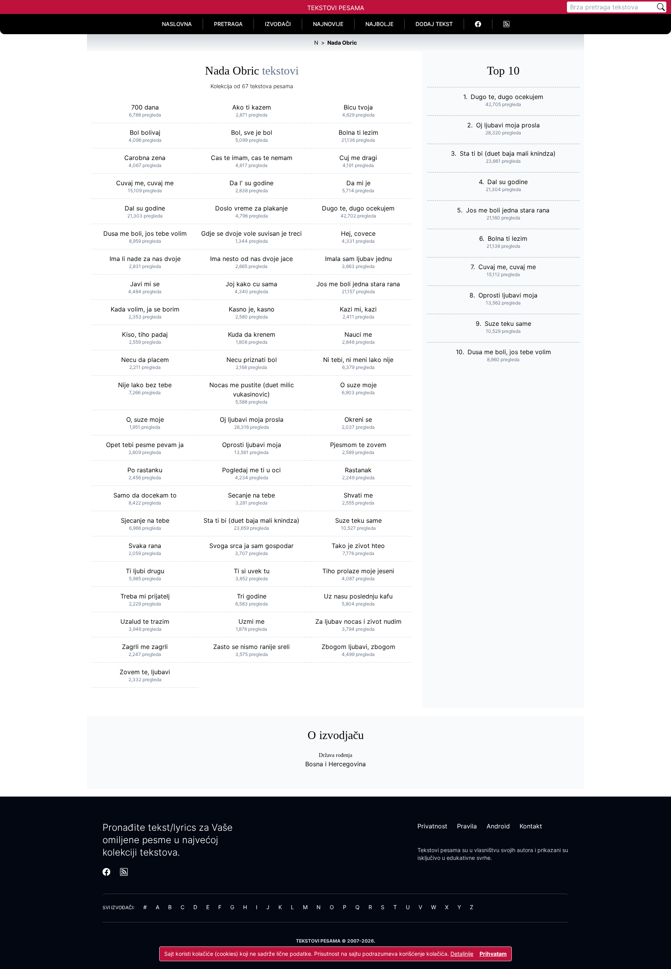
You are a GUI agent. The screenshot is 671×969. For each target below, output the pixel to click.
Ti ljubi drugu (145, 571)
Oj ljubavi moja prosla (251, 419)
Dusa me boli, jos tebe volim (145, 233)
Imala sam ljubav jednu (358, 259)
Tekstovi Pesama (335, 8)
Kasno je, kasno (252, 309)
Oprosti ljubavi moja (251, 445)
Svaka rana (145, 546)
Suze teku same (358, 520)
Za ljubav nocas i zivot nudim (358, 621)
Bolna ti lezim (358, 132)
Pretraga (228, 24)
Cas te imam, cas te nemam (251, 158)
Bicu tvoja (358, 107)
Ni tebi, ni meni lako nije (358, 360)
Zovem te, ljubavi (145, 672)
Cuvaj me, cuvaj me (145, 183)
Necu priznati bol (251, 360)
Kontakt (531, 826)
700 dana (145, 107)
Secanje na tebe (251, 495)
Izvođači (278, 24)
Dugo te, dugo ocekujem (358, 208)
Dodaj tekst (434, 24)
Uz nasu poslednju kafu (358, 596)
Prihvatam (493, 953)
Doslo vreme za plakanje (251, 208)
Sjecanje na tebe (145, 520)
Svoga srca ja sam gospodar (251, 546)
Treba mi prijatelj (145, 596)
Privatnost (432, 826)
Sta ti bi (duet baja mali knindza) (251, 520)
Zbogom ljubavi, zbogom (358, 647)
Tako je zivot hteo (358, 546)
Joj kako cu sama (251, 284)
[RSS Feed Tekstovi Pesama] (506, 24)
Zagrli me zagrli (145, 647)
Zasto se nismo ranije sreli (251, 647)
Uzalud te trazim (144, 621)
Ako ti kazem (251, 107)
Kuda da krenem (251, 334)
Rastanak (358, 470)
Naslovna (177, 24)
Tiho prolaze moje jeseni (358, 571)
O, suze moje (145, 419)
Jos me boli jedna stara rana (358, 284)
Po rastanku (144, 470)
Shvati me (358, 495)
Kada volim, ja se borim (145, 309)
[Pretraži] (660, 7)
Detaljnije (461, 953)
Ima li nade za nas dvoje (145, 259)
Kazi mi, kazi (358, 309)
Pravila (467, 826)
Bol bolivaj (145, 132)
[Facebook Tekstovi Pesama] (478, 24)
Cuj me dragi (358, 158)
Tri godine (251, 596)
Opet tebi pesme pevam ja (145, 445)
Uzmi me (251, 621)
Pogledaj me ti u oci (251, 470)
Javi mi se (145, 284)
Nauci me (358, 334)
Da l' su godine (251, 183)
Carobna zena (144, 158)
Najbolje (379, 24)
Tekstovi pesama (439, 850)
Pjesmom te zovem (358, 445)
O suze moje (358, 385)
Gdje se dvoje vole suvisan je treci (251, 233)
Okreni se (358, 419)
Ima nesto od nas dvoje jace (251, 259)
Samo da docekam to (145, 495)
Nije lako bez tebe (145, 385)
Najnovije (328, 24)
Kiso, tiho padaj (145, 334)
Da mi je (358, 183)
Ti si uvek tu (251, 571)
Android (498, 826)
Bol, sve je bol (251, 132)
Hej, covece (358, 233)
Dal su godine (145, 208)
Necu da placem (145, 360)
